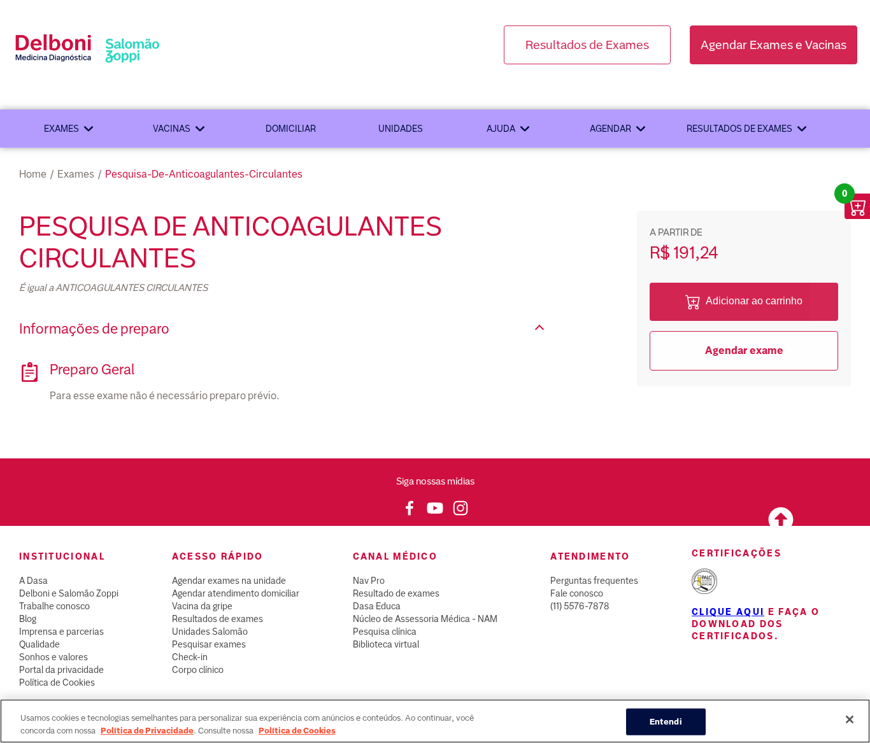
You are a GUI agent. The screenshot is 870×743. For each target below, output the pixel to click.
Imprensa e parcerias (61, 631)
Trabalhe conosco (54, 606)
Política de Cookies (57, 682)
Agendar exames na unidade (229, 581)
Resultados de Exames (587, 45)
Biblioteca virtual (386, 644)
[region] (435, 721)
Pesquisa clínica (385, 631)
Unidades (400, 129)
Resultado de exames (396, 593)
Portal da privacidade (61, 670)
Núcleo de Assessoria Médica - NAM (425, 619)
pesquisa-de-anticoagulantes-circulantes (204, 174)
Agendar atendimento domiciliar (235, 593)
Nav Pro (369, 581)
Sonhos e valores (53, 657)
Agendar (610, 129)
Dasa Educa (377, 606)
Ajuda (501, 129)
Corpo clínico (198, 670)
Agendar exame (744, 350)
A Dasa (33, 581)
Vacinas (171, 129)
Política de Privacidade (147, 730)
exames (75, 174)
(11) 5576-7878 (580, 606)
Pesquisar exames (209, 644)
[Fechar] (850, 719)
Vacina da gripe (202, 606)
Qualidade (39, 644)
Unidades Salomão (210, 631)
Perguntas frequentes (594, 581)
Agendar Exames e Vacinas (773, 45)
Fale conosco (576, 593)
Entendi (666, 721)
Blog (27, 619)
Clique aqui (728, 612)
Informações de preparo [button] (94, 329)
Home (32, 174)
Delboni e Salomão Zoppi (68, 593)
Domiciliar (291, 129)
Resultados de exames (739, 129)
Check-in (190, 657)
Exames (61, 129)
